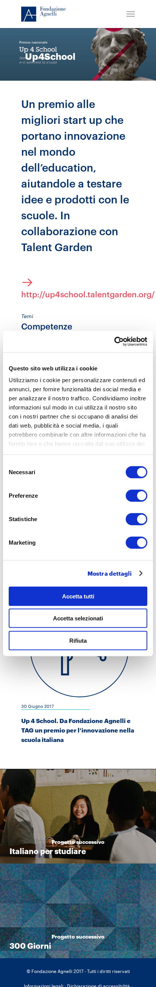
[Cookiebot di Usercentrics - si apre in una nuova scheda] (114, 342)
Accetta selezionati (78, 618)
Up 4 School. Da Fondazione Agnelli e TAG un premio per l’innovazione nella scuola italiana (77, 730)
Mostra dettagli (109, 573)
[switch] (136, 495)
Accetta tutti (78, 596)
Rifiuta (78, 640)
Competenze (46, 326)
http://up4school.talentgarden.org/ (78, 294)
